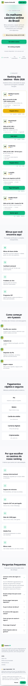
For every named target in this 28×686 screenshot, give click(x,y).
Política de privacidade (7, 660)
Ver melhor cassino (14, 42)
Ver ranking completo (14, 47)
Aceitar (23, 682)
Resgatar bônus (13, 111)
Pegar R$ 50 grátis (14, 188)
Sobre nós (3, 658)
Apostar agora (14, 213)
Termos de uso (5, 662)
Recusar (16, 682)
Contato (3, 664)
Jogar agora (22, 2)
